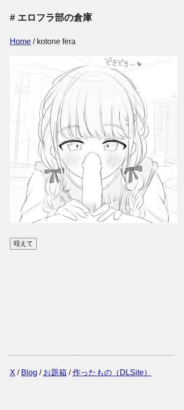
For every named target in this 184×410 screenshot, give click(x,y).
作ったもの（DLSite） (112, 372)
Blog (29, 372)
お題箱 (55, 372)
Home (20, 41)
